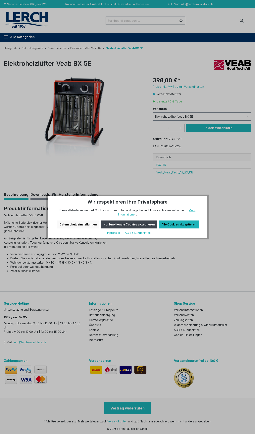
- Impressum (113, 232)
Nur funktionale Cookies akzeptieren (129, 224)
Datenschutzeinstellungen (78, 224)
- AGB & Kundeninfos (137, 232)
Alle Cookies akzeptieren (179, 224)
